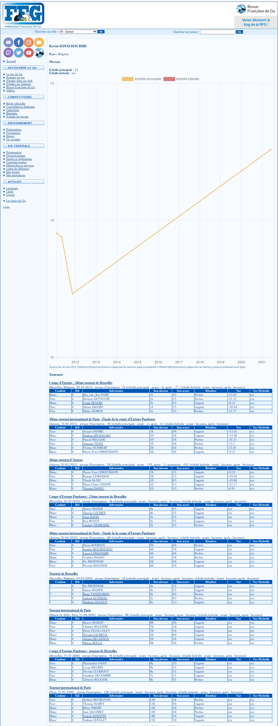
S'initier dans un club (19, 80)
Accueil (11, 61)
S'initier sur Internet (18, 84)
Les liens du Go (16, 200)
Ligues (10, 194)
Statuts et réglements (19, 158)
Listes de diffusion (17, 168)
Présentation (13, 129)
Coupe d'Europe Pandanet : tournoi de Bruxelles (83, 651)
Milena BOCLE (92, 643)
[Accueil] (23, 15)
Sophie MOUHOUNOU (98, 549)
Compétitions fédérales (20, 106)
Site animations (15, 175)
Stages (10, 136)
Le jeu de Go (14, 74)
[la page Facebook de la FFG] (19, 46)
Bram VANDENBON (96, 594)
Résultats (11, 113)
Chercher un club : (46, 31)
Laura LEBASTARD (96, 553)
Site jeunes (13, 171)
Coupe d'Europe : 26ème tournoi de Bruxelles (80, 383)
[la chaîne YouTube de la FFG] (29, 56)
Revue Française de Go (20, 87)
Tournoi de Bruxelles (63, 574)
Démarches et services (20, 165)
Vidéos (10, 90)
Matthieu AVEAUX (95, 602)
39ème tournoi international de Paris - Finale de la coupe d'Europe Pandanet (102, 419)
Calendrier (12, 110)
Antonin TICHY (93, 443)
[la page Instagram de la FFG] (29, 46)
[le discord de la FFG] (8, 46)
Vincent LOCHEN (94, 512)
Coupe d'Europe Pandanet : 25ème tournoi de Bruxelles (88, 496)
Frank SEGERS (92, 403)
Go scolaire (13, 139)
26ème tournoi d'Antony (66, 460)
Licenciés (12, 188)
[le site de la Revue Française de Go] (39, 56)
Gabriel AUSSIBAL (95, 598)
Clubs (9, 191)
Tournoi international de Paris (70, 610)
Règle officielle (15, 103)
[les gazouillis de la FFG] (19, 56)
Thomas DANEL (93, 488)
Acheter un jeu (15, 77)
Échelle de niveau (17, 116)
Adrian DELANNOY (96, 638)
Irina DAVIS (91, 517)
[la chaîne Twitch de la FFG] (8, 56)
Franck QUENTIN (94, 716)
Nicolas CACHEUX (95, 634)
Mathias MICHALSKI (96, 435)
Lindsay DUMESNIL (96, 525)
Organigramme (15, 155)
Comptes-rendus (16, 162)
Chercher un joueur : (186, 31)
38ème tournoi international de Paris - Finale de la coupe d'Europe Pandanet (102, 533)
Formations (13, 132)
